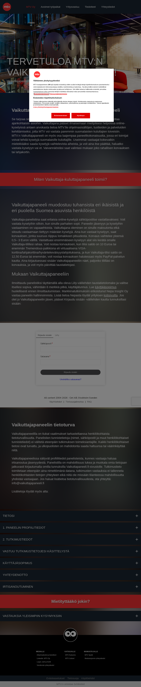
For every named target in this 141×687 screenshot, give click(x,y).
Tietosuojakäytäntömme (58, 94)
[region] (71, 95)
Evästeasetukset (60, 115)
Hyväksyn (81, 115)
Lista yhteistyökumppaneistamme (45, 107)
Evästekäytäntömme (41, 94)
